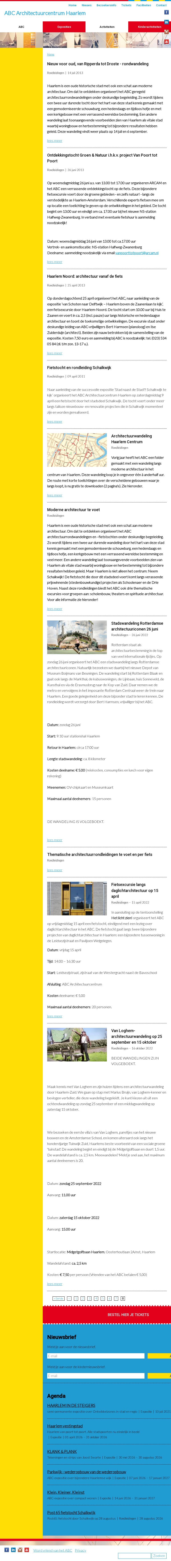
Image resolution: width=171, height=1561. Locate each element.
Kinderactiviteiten (149, 27)
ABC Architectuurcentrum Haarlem (45, 13)
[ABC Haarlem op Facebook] (166, 12)
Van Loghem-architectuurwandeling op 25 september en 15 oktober (136, 1036)
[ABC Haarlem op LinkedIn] (166, 22)
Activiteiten (107, 27)
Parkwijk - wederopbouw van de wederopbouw (86, 1471)
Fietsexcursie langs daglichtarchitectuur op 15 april (134, 890)
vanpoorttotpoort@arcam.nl (137, 253)
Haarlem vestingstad (65, 1426)
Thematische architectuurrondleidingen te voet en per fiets (99, 854)
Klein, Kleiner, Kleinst (65, 1492)
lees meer (54, 140)
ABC (21, 27)
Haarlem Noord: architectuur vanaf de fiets (85, 276)
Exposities (64, 27)
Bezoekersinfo (106, 5)
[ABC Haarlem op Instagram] (166, 32)
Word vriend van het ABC (52, 1550)
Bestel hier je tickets (128, 1315)
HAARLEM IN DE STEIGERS (71, 1405)
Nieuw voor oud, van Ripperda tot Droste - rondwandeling (98, 64)
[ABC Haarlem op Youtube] (166, 41)
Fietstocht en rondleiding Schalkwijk (79, 367)
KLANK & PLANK (62, 1451)
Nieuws (87, 5)
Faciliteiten (143, 5)
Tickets (126, 5)
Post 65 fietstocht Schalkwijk (71, 1512)
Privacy (80, 1550)
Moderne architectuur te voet (73, 510)
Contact (161, 5)
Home (73, 5)
